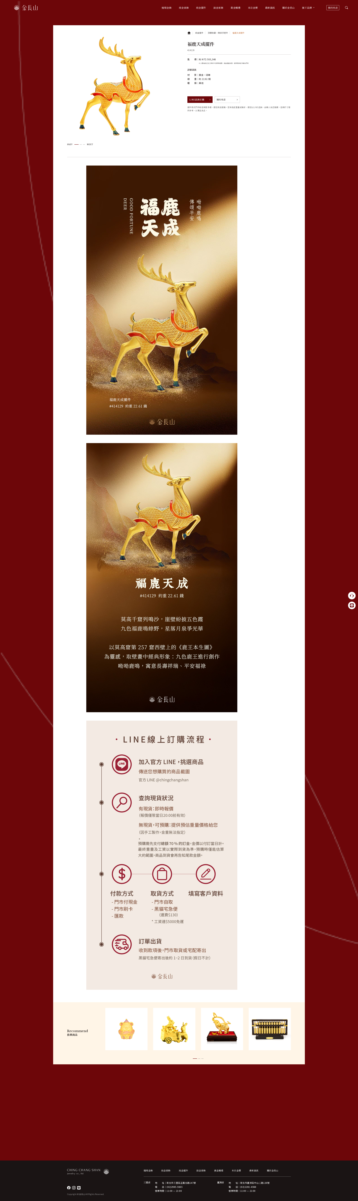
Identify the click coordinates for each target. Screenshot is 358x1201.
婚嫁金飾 (148, 1170)
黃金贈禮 (218, 1170)
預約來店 (333, 7)
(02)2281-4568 (248, 1187)
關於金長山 (272, 1170)
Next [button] (90, 144)
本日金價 (253, 7)
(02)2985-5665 (174, 1187)
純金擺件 (199, 32)
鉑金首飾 (201, 1170)
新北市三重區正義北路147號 (181, 1182)
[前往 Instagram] (74, 1187)
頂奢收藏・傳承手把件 (218, 32)
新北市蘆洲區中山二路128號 (255, 1182)
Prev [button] (69, 144)
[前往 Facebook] (68, 1187)
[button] (76, 144)
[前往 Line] (79, 1187)
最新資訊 (270, 7)
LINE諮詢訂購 (196, 99)
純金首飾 (165, 1170)
